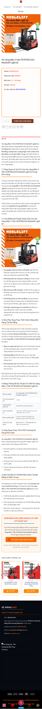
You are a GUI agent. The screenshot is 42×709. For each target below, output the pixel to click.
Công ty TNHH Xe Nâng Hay (30, 700)
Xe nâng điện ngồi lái (31, 7)
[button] (21, 11)
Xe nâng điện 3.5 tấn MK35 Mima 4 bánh (10, 583)
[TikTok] (8, 639)
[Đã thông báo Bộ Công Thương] (21, 647)
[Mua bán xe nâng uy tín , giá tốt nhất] (21, 1)
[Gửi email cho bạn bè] (14, 126)
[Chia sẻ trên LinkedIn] (21, 126)
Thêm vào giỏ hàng (23, 121)
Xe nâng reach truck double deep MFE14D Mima (31, 584)
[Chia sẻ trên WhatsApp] (3, 126)
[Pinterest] (26, 639)
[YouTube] (12, 639)
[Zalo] (17, 639)
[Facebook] (3, 639)
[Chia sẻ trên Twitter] (10, 126)
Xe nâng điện (17, 7)
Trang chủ (7, 7)
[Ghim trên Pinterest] (18, 126)
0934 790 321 (21, 626)
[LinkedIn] (22, 639)
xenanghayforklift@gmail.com (17, 630)
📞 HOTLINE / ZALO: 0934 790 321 (21, 539)
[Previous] (1, 579)
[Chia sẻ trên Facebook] (7, 126)
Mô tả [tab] (4, 139)
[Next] (40, 579)
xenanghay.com (15, 633)
